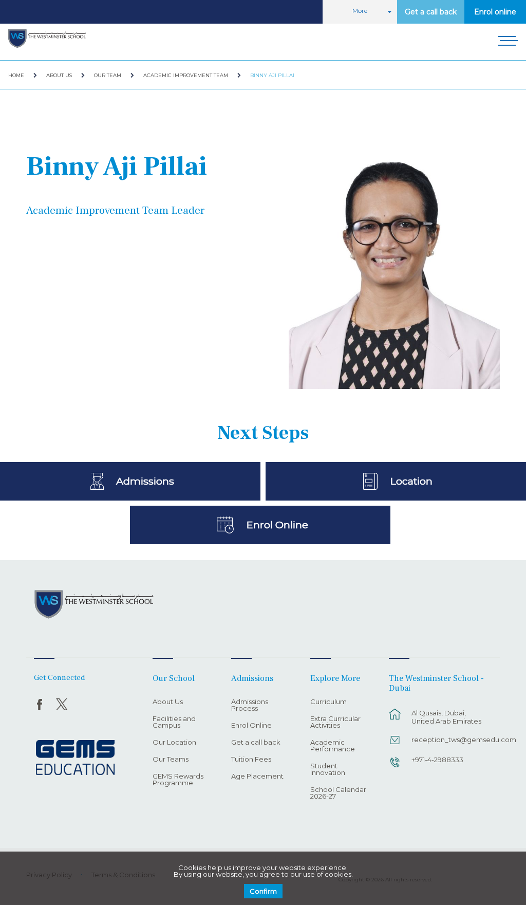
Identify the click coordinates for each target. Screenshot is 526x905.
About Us (59, 75)
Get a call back (431, 11)
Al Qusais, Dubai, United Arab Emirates (446, 717)
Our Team (107, 75)
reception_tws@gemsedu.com (450, 739)
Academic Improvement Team (185, 75)
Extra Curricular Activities (335, 722)
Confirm (263, 891)
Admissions (145, 481)
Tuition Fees (251, 759)
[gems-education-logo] (75, 758)
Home (16, 75)
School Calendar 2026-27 (338, 793)
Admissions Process (249, 705)
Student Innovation (327, 770)
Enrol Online (277, 525)
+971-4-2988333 (437, 759)
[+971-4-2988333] (395, 767)
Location (411, 481)
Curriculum (328, 702)
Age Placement (257, 776)
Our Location (174, 742)
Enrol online (495, 11)
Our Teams (171, 759)
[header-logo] (47, 39)
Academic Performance (332, 746)
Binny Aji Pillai (272, 75)
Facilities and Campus (174, 722)
